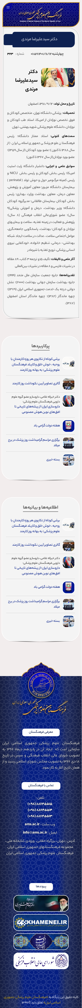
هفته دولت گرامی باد (47, 426)
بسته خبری (53, 460)
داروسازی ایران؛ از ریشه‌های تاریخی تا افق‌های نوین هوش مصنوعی (37, 409)
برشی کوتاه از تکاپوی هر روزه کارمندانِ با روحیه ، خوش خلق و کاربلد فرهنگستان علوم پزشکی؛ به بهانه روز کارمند (35, 365)
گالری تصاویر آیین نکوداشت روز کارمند (36, 383)
